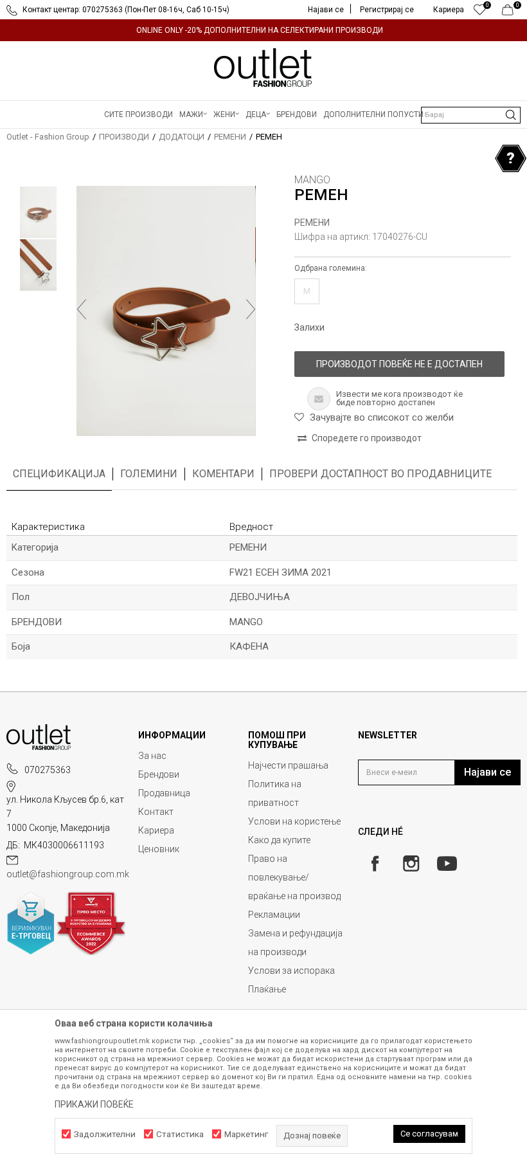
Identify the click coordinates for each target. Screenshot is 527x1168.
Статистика (180, 1134)
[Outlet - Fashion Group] (263, 67)
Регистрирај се (387, 9)
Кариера (156, 830)
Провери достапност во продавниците (380, 474)
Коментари (223, 474)
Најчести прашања (288, 765)
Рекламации (274, 914)
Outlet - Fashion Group (47, 136)
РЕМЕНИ (230, 136)
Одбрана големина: (330, 268)
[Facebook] (375, 863)
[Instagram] (411, 863)
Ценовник (158, 849)
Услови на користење (294, 821)
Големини (148, 474)
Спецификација (59, 474)
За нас (152, 756)
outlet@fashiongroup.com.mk (67, 874)
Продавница (164, 793)
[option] (263, 30)
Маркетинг (246, 1134)
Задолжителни (105, 1134)
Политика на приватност (274, 793)
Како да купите (279, 840)
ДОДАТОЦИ (181, 136)
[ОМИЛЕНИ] (480, 12)
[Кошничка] (511, 12)
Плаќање (267, 989)
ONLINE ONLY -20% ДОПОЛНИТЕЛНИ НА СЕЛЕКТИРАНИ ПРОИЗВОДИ (259, 30)
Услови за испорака (291, 970)
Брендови (158, 774)
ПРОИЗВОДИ (124, 136)
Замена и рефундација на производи (295, 942)
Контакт (156, 812)
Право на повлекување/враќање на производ (294, 877)
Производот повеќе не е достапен (399, 364)
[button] (471, 115)
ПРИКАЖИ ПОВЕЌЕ (94, 1104)
